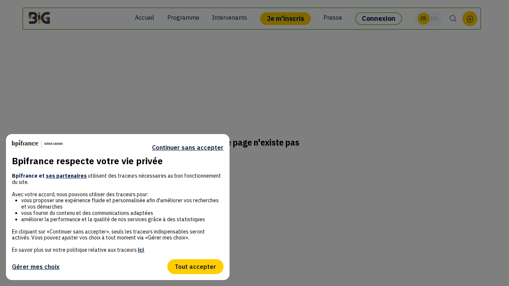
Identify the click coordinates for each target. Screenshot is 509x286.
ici (141, 250)
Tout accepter (195, 266)
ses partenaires (66, 175)
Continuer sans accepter (188, 147)
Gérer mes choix (36, 266)
